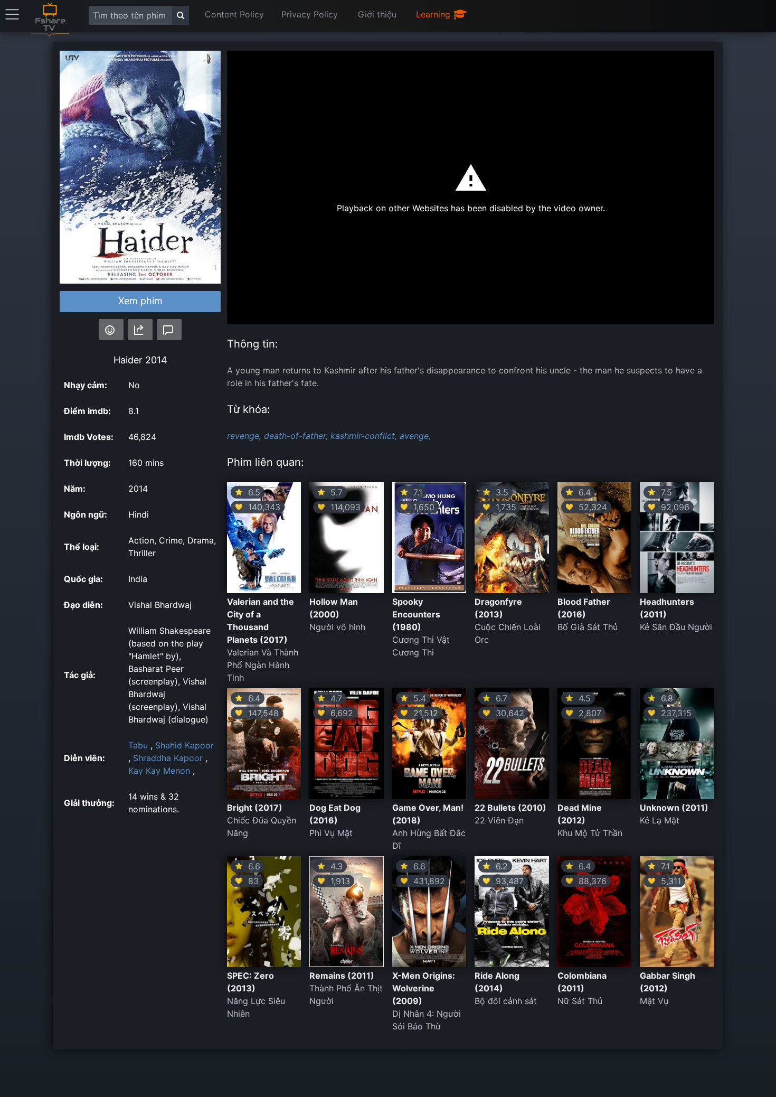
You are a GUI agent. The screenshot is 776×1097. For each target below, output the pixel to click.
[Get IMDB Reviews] (111, 329)
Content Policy (234, 14)
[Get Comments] (169, 329)
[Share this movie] (140, 329)
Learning (434, 14)
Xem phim (140, 300)
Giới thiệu (377, 14)
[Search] (180, 15)
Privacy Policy (309, 14)
